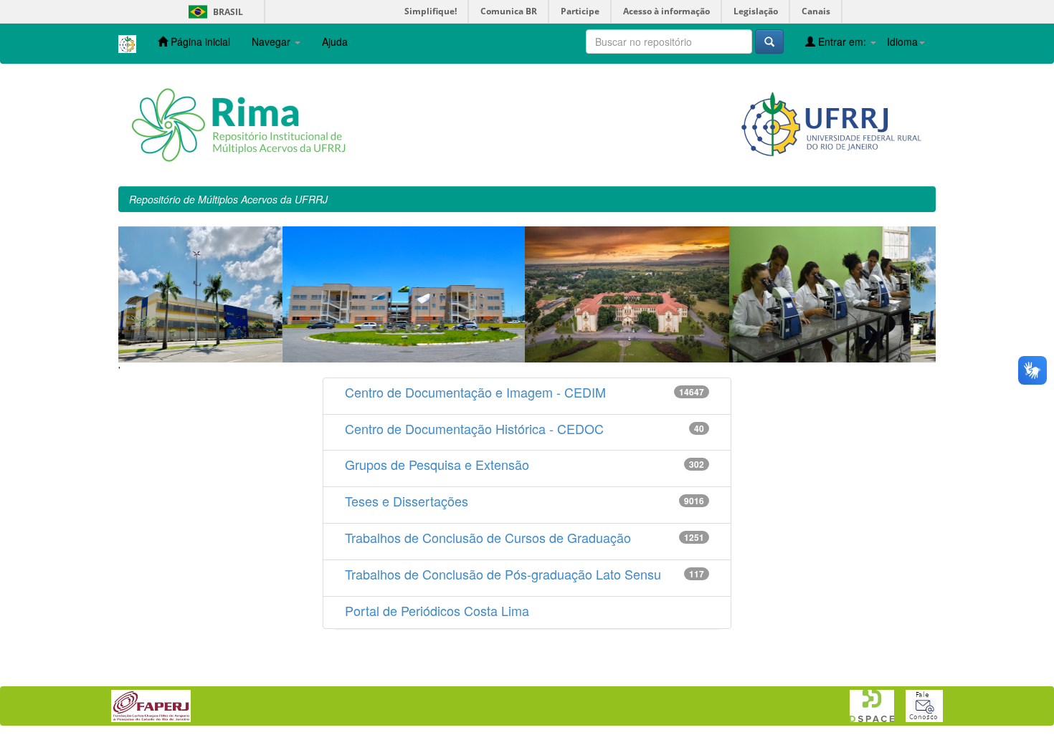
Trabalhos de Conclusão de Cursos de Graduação (488, 537)
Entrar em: (842, 41)
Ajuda (335, 41)
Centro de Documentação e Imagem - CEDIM (475, 392)
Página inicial (199, 41)
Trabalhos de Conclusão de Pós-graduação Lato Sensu (503, 573)
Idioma (902, 41)
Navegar (272, 41)
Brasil (213, 12)
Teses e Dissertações (406, 500)
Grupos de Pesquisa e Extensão (437, 464)
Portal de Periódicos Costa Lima (437, 610)
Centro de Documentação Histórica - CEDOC (474, 428)
